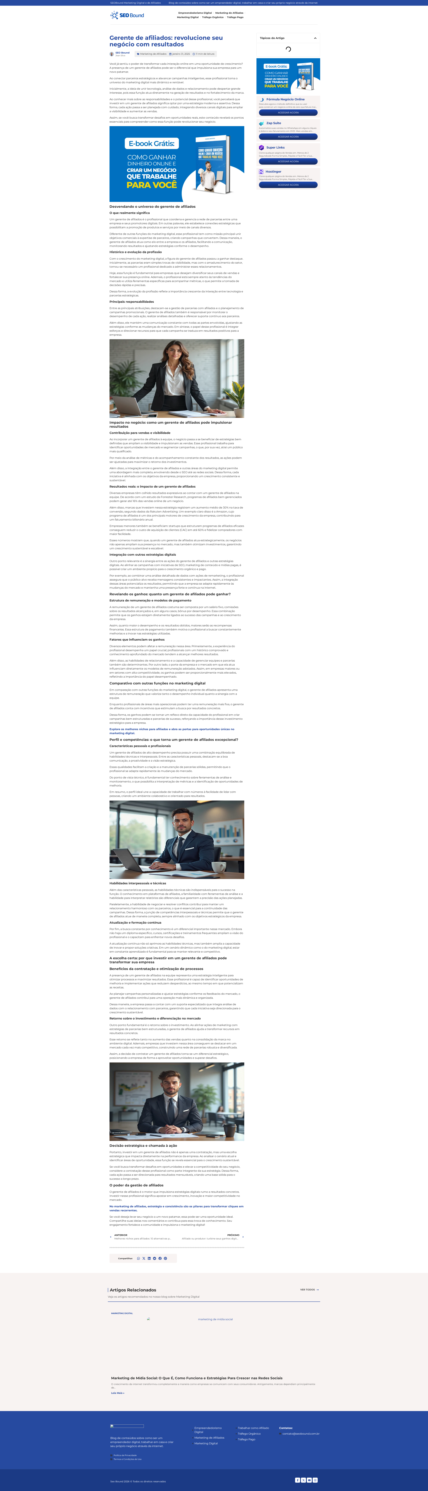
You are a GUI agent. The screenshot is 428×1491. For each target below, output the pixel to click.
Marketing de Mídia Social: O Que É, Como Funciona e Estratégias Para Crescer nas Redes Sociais (197, 1378)
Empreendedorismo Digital (195, 12)
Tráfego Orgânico (213, 17)
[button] (138, 1258)
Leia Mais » (117, 1393)
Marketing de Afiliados (229, 12)
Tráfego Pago (235, 17)
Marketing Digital (188, 17)
